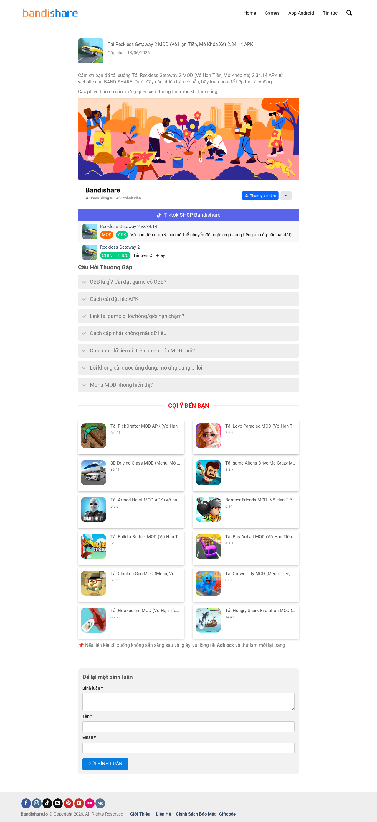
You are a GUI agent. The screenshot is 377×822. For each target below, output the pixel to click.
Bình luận (92, 688)
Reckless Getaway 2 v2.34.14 (128, 226)
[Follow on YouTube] (79, 803)
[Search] (349, 12)
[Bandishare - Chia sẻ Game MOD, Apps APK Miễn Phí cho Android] (50, 13)
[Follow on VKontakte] (100, 803)
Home (250, 13)
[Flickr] (90, 803)
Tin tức (330, 13)
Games (272, 13)
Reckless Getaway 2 (120, 247)
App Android (301, 13)
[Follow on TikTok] (47, 803)
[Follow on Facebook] (26, 803)
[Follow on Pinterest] (68, 803)
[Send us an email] (58, 803)
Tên (87, 716)
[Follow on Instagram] (37, 803)
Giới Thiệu (140, 814)
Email (89, 737)
